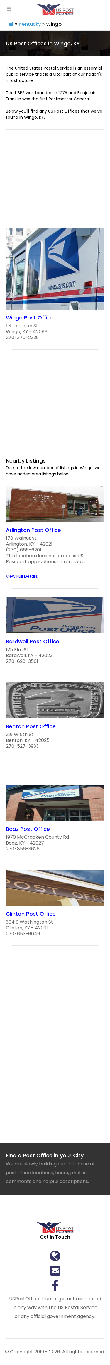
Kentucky (30, 23)
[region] (55, 182)
